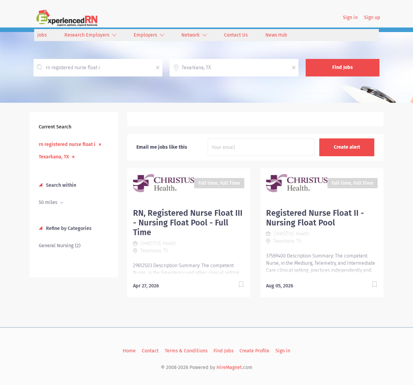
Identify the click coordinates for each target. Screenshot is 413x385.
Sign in (350, 17)
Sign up (372, 17)
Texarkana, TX (54, 156)
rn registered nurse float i (67, 144)
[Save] (235, 285)
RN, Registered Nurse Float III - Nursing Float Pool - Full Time (187, 222)
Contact (150, 351)
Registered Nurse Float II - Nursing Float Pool (315, 218)
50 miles (48, 202)
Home (129, 351)
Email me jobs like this (161, 147)
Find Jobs (342, 67)
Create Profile (254, 351)
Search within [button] (60, 185)
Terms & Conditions (186, 351)
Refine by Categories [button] (68, 228)
